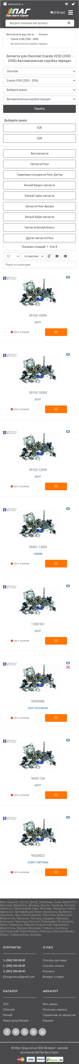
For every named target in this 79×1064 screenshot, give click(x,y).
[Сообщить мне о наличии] (56, 332)
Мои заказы (50, 1004)
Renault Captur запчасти (39, 195)
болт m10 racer (38, 708)
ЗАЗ (5, 1004)
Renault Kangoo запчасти (39, 185)
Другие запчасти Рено (40, 238)
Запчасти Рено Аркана (39, 206)
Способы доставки (54, 960)
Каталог (43, 34)
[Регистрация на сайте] (74, 2)
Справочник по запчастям (59, 1015)
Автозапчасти (39, 153)
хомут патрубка (38, 862)
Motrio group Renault (15, 1020)
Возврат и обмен (53, 976)
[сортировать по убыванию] (49, 256)
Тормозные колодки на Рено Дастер (40, 174)
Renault (7, 1015)
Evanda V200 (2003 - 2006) (25, 39)
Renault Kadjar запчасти (39, 217)
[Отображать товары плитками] (57, 256)
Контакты (49, 971)
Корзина (48, 1020)
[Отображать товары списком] (65, 256)
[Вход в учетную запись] (67, 2)
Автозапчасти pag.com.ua (20, 34)
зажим (37, 553)
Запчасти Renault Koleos (39, 227)
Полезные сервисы (55, 1009)
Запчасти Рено (39, 164)
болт (38, 322)
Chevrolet (9, 1009)
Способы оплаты (53, 965)
